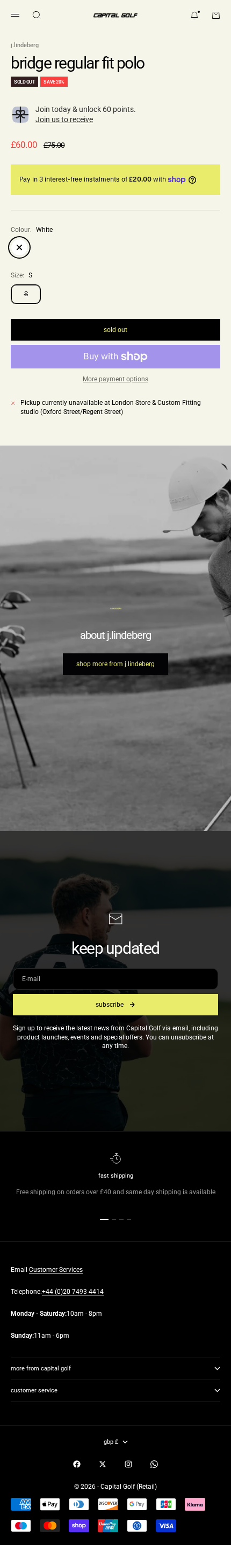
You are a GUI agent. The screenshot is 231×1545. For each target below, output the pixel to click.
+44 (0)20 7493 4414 (73, 1291)
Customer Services (56, 1269)
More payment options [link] (115, 379)
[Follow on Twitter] (102, 1464)
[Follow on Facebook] (77, 1464)
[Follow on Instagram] (128, 1464)
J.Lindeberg (25, 45)
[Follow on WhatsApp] (154, 1464)
